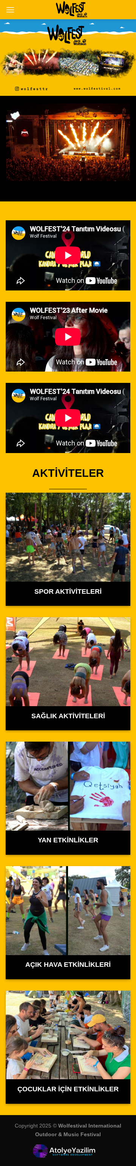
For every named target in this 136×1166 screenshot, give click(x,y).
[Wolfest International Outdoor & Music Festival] (72, 9)
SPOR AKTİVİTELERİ (68, 591)
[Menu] (10, 9)
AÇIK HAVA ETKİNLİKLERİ (68, 964)
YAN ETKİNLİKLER (68, 840)
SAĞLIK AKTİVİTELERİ (68, 716)
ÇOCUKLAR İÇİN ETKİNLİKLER (68, 1089)
